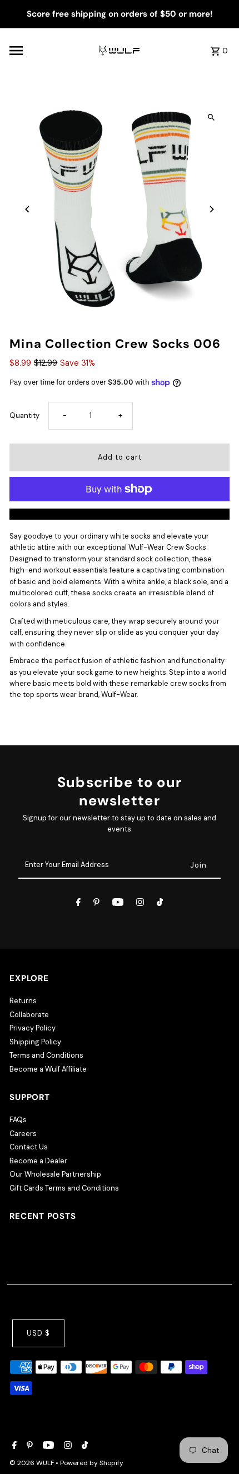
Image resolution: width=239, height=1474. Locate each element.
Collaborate (29, 1014)
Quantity (24, 415)
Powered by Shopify (91, 1462)
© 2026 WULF (32, 1462)
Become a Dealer (38, 1161)
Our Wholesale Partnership (55, 1174)
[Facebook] (78, 904)
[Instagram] (140, 904)
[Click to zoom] (211, 117)
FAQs (18, 1119)
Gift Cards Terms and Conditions (64, 1188)
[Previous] (27, 209)
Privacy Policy (32, 1028)
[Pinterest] (96, 904)
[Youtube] (117, 904)
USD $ (38, 1333)
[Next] (211, 209)
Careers (23, 1133)
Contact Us (28, 1147)
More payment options (119, 514)
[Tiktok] (160, 904)
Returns (23, 1000)
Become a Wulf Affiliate (48, 1069)
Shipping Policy (35, 1042)
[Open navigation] (50, 50)
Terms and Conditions (46, 1055)
